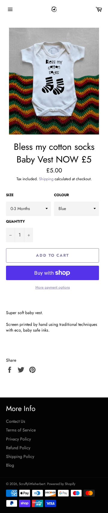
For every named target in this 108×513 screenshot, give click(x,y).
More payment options (52, 287)
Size (10, 195)
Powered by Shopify (61, 483)
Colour (61, 195)
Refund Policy (18, 448)
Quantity (15, 221)
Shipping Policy (20, 456)
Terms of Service (21, 430)
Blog (10, 465)
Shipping (46, 179)
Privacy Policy (18, 439)
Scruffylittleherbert (32, 483)
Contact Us (15, 421)
